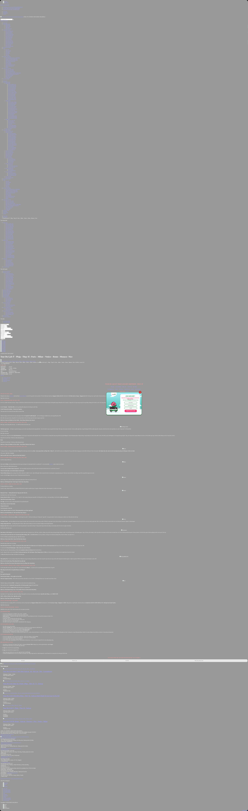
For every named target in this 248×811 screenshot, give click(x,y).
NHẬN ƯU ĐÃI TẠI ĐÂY (130, 410)
